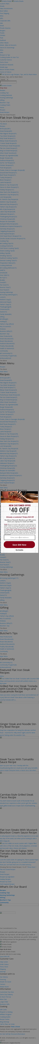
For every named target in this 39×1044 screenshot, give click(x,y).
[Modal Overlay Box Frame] (19, 522)
